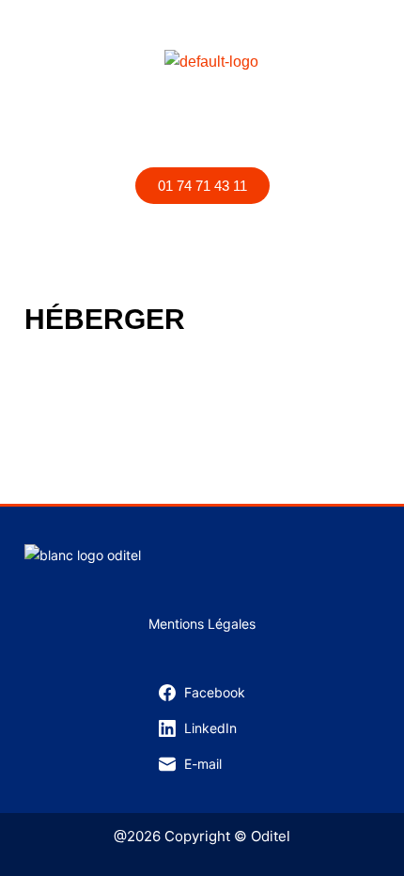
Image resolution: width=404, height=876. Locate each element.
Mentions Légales (202, 624)
